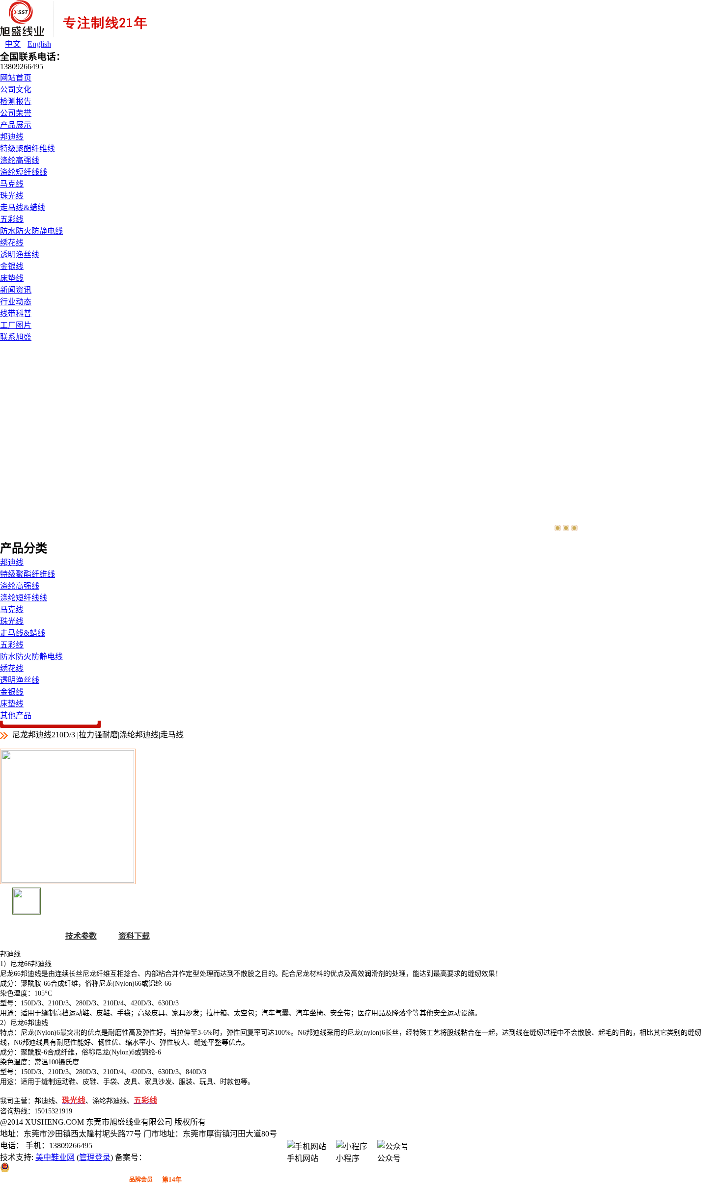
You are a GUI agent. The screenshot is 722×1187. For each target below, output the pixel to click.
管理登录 (95, 1157)
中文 (13, 44)
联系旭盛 (15, 337)
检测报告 (15, 101)
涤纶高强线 (19, 160)
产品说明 (28, 936)
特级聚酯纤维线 (27, 148)
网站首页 (15, 78)
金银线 (12, 266)
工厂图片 (15, 325)
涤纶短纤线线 (23, 172)
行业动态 (15, 301)
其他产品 (15, 715)
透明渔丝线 (19, 254)
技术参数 (81, 936)
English (39, 44)
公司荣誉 (15, 113)
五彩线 (12, 219)
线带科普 (15, 313)
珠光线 (12, 195)
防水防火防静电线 (31, 231)
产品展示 (15, 125)
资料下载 (134, 936)
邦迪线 (12, 137)
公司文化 (15, 89)
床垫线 (12, 278)
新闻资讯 (15, 290)
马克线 (12, 184)
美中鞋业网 (55, 1157)
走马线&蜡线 (22, 207)
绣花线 (12, 243)
